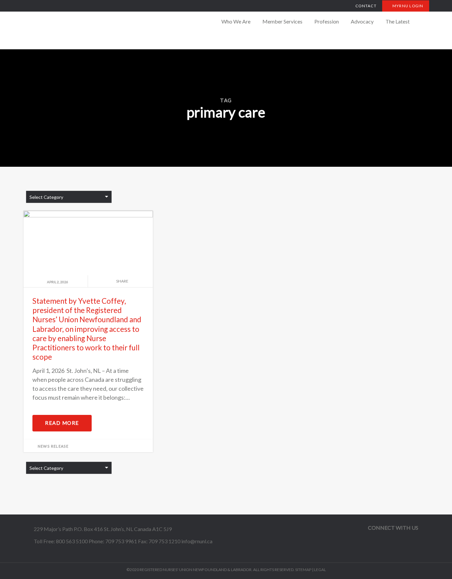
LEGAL (320, 569)
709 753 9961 (121, 541)
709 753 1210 (164, 541)
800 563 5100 (72, 541)
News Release (53, 446)
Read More (62, 423)
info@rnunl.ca (196, 541)
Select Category (46, 197)
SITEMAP (303, 569)
